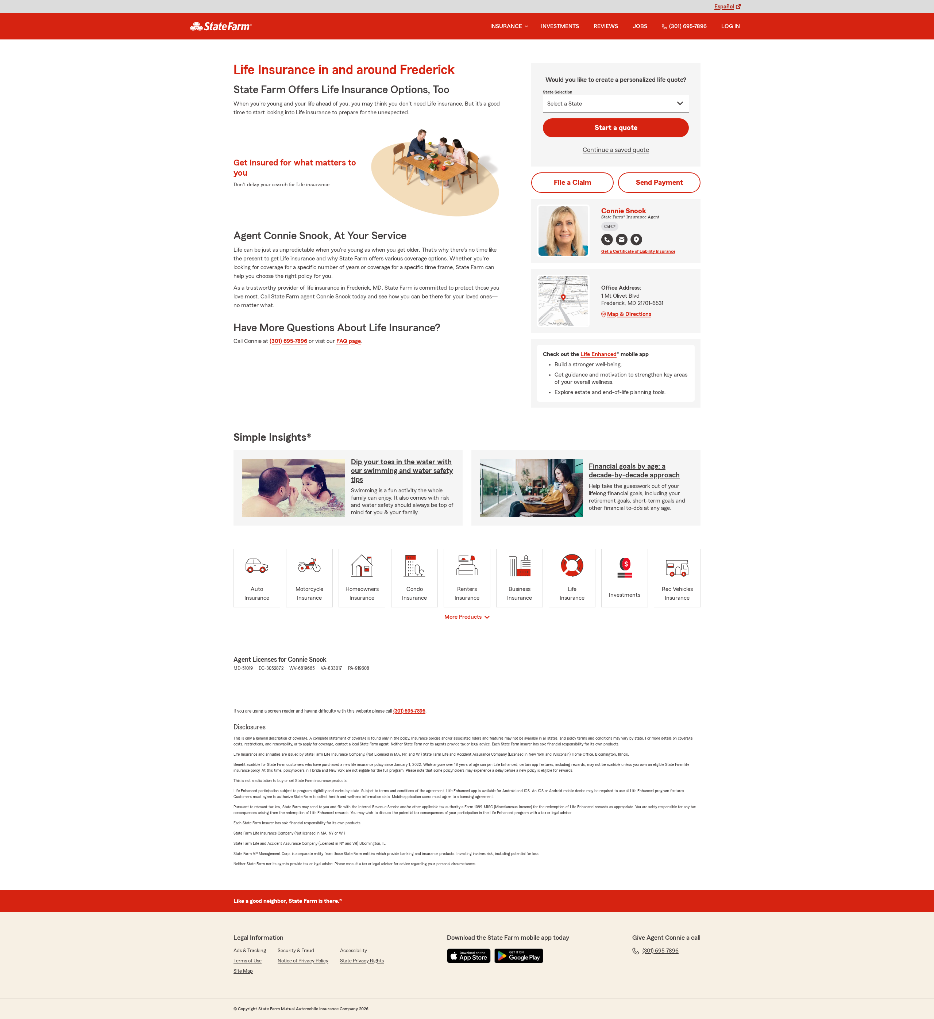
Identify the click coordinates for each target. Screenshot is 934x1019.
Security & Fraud (296, 950)
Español (724, 6)
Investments (560, 26)
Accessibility (353, 950)
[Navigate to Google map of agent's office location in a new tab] (636, 239)
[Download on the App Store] (469, 956)
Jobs (640, 26)
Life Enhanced (598, 354)
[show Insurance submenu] (525, 26)
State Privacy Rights (362, 960)
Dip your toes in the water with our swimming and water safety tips (402, 470)
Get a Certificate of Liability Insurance (638, 251)
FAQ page (348, 341)
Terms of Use (248, 960)
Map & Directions (629, 314)
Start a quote (616, 127)
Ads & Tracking (250, 950)
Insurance (506, 26)
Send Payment (659, 182)
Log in (730, 26)
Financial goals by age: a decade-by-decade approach (634, 471)
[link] (221, 26)
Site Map (243, 971)
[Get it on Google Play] (518, 956)
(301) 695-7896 (688, 26)
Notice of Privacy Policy (303, 960)
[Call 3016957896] (607, 239)
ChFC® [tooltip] (609, 226)
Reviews (606, 26)
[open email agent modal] (622, 240)
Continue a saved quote (616, 149)
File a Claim (572, 182)
